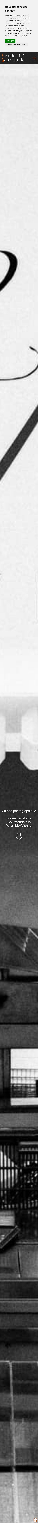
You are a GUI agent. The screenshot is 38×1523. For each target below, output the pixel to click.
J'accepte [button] (10, 41)
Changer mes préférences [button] (16, 44)
